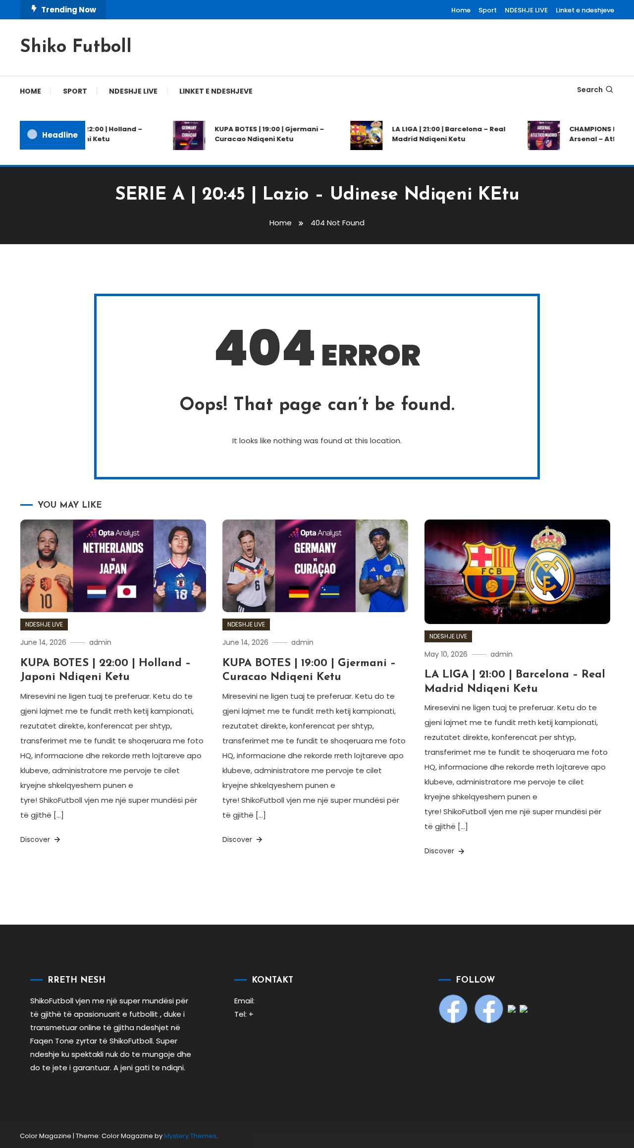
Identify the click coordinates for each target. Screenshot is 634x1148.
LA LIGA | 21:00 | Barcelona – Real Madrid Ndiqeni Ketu (440, 134)
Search (590, 90)
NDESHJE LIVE (526, 10)
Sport (487, 10)
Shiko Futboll (76, 47)
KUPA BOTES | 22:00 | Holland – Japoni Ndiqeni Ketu (81, 134)
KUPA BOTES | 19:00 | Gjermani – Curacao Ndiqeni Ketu (261, 134)
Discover (36, 839)
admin (100, 642)
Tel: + (244, 1014)
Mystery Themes (190, 1136)
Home (461, 10)
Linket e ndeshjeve (585, 10)
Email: (244, 1000)
